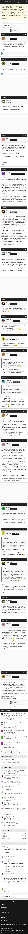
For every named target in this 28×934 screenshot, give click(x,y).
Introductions (9, 738)
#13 (26, 411)
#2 (26, 59)
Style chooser (4, 928)
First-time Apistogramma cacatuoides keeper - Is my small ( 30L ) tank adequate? (14, 715)
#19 (26, 620)
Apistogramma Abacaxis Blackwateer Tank (15, 775)
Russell (25, 838)
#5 (26, 169)
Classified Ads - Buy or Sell (10, 795)
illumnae (6, 732)
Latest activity (4, 915)
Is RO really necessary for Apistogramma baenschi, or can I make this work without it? (14, 810)
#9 (26, 316)
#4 (26, 135)
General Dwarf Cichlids (9, 773)
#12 (26, 377)
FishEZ (5, 846)
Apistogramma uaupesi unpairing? (14, 731)
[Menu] (2, 2)
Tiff (4, 738)
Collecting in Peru (8, 803)
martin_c (6, 873)
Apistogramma (10, 718)
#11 (26, 350)
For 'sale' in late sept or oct (11, 792)
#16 (26, 529)
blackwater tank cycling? (10, 797)
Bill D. (5, 888)
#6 (26, 207)
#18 (26, 597)
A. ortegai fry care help (10, 817)
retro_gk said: (5, 538)
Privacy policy (18, 930)
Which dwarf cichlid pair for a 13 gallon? (15, 737)
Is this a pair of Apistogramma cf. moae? (14, 770)
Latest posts (7, 767)
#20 (26, 672)
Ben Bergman (15, 862)
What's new (4, 907)
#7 (26, 249)
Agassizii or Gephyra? (9, 786)
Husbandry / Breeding (9, 819)
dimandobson (7, 856)
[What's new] (23, 1)
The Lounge (7, 805)
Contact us (3, 930)
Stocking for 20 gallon (9, 822)
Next (15, 30)
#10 (26, 335)
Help (23, 930)
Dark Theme (10, 928)
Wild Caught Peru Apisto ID (11, 781)
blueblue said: (6, 359)
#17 (26, 559)
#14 (26, 440)
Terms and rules (10, 930)
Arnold (13, 856)
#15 (26, 504)
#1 (26, 34)
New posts (3, 909)
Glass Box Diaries (7, 726)
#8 (26, 299)
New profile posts (5, 912)
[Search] (26, 1)
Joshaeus (6, 746)
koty (3, 27)
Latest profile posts (9, 844)
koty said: (4, 387)
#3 (26, 97)
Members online (8, 757)
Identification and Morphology (11, 784)
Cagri (5, 718)
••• (26, 853)
